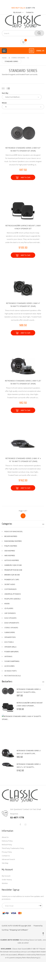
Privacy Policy (7, 852)
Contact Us (29, 12)
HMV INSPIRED (9, 555)
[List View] (8, 88)
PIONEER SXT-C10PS (11, 579)
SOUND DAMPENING (11, 661)
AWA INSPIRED (9, 551)
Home (4, 58)
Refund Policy (7, 844)
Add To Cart (25, 177)
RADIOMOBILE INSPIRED (13, 541)
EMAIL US (40, 50)
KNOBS (7, 603)
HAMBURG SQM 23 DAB (13, 565)
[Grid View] (3, 88)
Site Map (5, 863)
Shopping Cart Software (18, 930)
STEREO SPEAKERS (18, 58)
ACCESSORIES (9, 666)
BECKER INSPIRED (10, 536)
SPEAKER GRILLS (10, 647)
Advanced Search (8, 859)
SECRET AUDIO (9, 584)
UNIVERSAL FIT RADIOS (12, 594)
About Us (5, 837)
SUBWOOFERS (9, 632)
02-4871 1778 (30, 8)
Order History (7, 879)
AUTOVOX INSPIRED (11, 560)
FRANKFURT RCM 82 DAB (13, 570)
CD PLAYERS (8, 608)
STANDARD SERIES (11, 61)
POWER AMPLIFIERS (11, 651)
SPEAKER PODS (10, 637)
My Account (17, 12)
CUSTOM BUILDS (10, 589)
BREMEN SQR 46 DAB (12, 575)
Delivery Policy (7, 841)
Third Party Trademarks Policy (13, 848)
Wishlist (5, 883)
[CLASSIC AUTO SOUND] (20, 796)
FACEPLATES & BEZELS (12, 599)
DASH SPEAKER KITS (11, 623)
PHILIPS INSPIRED (10, 546)
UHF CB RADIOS (10, 613)
